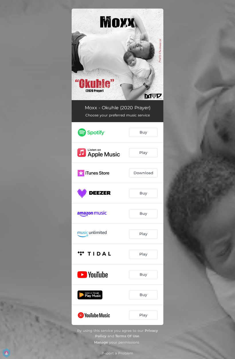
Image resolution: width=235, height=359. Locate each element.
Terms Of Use (127, 336)
